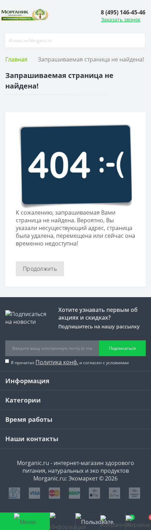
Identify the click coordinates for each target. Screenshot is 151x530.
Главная (16, 59)
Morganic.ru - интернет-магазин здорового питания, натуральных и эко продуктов (75, 467)
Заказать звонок (120, 19)
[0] (112, 521)
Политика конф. (56, 362)
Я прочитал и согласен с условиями (70, 362)
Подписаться (122, 348)
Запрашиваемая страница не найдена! (91, 59)
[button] (123, 12)
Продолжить (40, 269)
